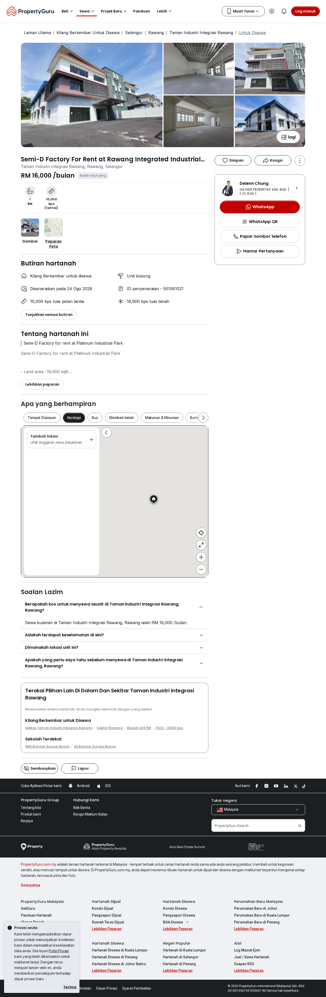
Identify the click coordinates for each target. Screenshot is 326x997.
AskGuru (28, 908)
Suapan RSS (244, 964)
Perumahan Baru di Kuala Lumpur (262, 915)
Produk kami (31, 814)
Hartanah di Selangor (181, 957)
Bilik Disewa (173, 922)
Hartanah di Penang (179, 964)
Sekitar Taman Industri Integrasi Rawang (58, 728)
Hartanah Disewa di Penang (115, 957)
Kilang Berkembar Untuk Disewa (88, 32)
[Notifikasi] (284, 11)
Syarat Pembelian (136, 988)
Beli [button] (65, 11)
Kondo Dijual (102, 908)
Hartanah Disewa (179, 901)
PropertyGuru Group (40, 800)
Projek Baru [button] (111, 11)
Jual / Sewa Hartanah (251, 957)
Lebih (162, 11)
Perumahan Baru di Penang (257, 922)
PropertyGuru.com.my (38, 864)
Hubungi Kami (86, 800)
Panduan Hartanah (36, 915)
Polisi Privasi (59, 951)
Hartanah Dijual (106, 901)
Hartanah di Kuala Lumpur (184, 950)
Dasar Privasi (106, 988)
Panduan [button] (141, 11)
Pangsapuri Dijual (106, 915)
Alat (238, 943)
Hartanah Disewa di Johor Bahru (119, 964)
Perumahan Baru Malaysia (258, 901)
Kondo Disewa (175, 908)
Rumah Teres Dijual (108, 922)
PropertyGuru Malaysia (42, 901)
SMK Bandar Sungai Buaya (47, 747)
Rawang (156, 32)
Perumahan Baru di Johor (255, 908)
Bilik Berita (81, 808)
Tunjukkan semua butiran (49, 314)
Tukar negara (224, 800)
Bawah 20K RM (139, 728)
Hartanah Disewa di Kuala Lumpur (120, 950)
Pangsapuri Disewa (179, 915)
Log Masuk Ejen (247, 950)
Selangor (134, 32)
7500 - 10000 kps (169, 728)
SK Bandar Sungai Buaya (95, 747)
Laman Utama (37, 32)
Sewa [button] (84, 11)
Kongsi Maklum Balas (90, 814)
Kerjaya (27, 821)
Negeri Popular (177, 943)
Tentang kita (31, 808)
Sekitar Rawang (110, 728)
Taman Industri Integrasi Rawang (201, 32)
